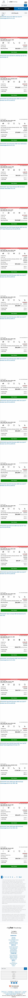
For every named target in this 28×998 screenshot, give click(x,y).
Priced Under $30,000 (13, 942)
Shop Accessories (13, 951)
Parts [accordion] (14, 978)
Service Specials (13, 949)
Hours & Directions (13, 963)
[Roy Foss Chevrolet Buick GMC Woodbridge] (13, 1)
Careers (13, 965)
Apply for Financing (13, 956)
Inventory (13, 935)
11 (16, 877)
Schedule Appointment (13, 946)
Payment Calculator (13, 957)
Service (13, 945)
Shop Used (13, 938)
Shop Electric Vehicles (13, 943)
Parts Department (13, 950)
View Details (14, 52)
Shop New (13, 937)
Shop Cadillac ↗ (13, 941)
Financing (13, 953)
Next (20, 877)
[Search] (25, 5)
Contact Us (13, 964)
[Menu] (25, 3)
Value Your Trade (13, 958)
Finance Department (13, 955)
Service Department (13, 948)
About (13, 960)
